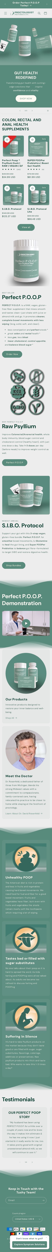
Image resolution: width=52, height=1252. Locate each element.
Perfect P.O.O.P (14, 462)
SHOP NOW (26, 98)
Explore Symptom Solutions (29, 1244)
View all (26, 227)
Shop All (10, 718)
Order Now (12, 354)
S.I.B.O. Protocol (11, 209)
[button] (5, 13)
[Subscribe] (43, 1200)
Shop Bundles (13, 565)
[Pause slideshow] (49, 111)
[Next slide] (32, 111)
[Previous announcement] (5, 4)
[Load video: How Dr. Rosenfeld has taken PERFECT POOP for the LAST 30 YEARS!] (26, 623)
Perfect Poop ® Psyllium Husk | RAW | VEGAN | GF (12, 163)
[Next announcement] (47, 4)
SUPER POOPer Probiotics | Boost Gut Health (38, 163)
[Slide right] (32, 1162)
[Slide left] (20, 1162)
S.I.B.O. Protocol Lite (37, 210)
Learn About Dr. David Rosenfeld (23, 813)
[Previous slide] (20, 111)
